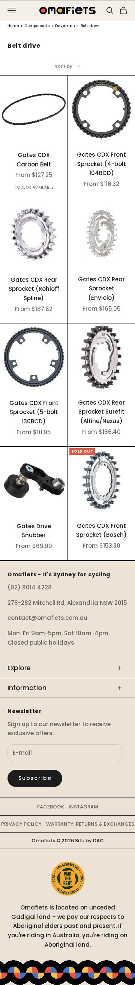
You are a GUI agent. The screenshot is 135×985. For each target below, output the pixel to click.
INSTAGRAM (83, 806)
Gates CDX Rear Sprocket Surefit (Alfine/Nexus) (101, 412)
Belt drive (90, 26)
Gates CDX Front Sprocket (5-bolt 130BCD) (33, 412)
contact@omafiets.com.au (47, 618)
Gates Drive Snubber (33, 530)
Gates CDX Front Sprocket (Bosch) (101, 530)
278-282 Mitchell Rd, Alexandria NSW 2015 (67, 603)
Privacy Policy (21, 824)
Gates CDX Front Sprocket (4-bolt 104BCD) (101, 164)
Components (37, 26)
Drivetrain (65, 26)
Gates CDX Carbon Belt (33, 159)
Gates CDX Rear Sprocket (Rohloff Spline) (34, 289)
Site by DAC (89, 840)
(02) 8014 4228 (30, 587)
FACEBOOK (50, 806)
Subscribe (34, 778)
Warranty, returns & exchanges (90, 824)
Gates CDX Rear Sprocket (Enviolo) (101, 288)
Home (13, 26)
